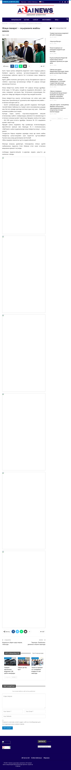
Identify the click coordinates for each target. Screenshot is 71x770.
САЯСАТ (35, 20)
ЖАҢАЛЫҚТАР (16, 20)
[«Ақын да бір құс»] (24, 661)
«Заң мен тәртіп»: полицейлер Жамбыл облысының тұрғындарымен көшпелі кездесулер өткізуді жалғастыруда (59, 108)
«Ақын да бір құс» (55, 41)
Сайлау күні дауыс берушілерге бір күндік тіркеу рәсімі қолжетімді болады (59, 71)
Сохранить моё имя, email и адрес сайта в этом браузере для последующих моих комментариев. (21, 723)
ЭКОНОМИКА (46, 20)
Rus (43, 2)
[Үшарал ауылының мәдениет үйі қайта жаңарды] (10, 661)
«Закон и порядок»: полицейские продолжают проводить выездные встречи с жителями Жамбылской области (58, 94)
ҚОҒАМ (26, 20)
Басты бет (26, 758)
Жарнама (23, 2)
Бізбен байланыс (33, 2)
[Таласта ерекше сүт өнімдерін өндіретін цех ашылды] (37, 661)
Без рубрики (8, 658)
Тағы (56, 20)
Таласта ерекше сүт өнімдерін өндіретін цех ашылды (57, 49)
